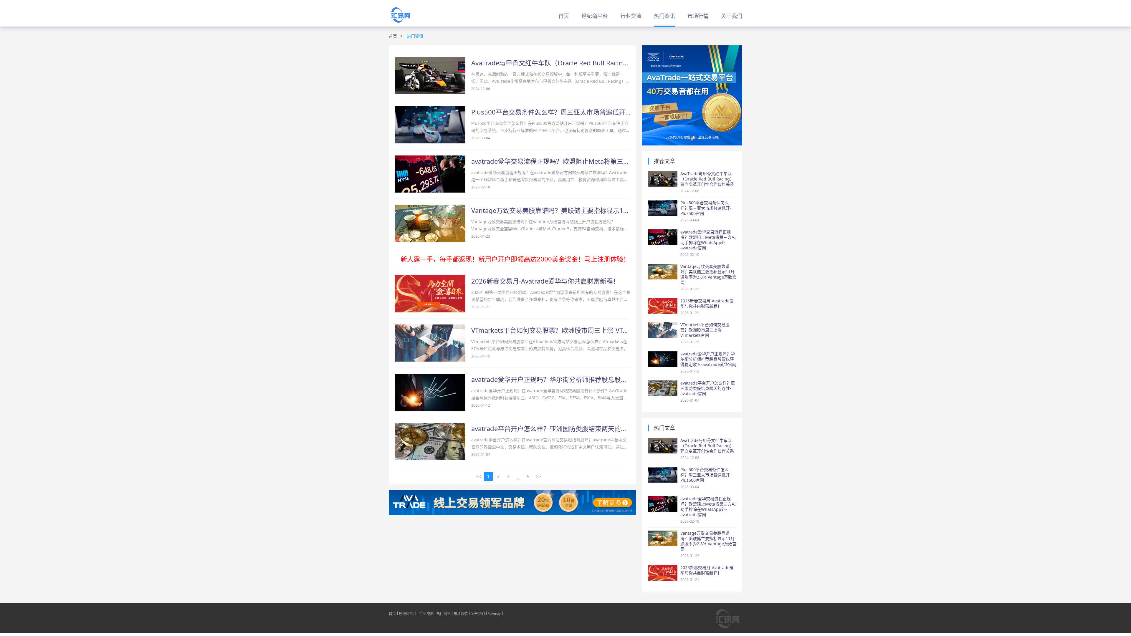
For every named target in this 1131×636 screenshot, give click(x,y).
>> (538, 476)
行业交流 (630, 15)
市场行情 (698, 15)
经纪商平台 (594, 15)
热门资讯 (664, 15)
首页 (563, 15)
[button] (692, 139)
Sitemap (494, 613)
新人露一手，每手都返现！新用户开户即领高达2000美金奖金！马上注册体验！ (515, 258)
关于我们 (731, 15)
